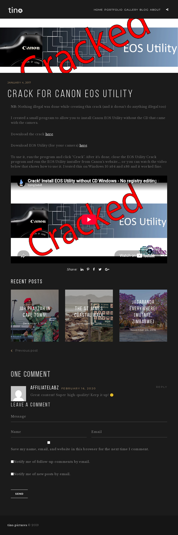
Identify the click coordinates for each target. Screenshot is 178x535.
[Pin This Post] (88, 269)
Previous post (26, 350)
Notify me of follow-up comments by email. (52, 462)
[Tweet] (100, 269)
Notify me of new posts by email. (42, 474)
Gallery (131, 9)
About (155, 9)
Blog (144, 9)
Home (98, 9)
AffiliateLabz (45, 388)
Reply (161, 386)
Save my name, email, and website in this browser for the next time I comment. (80, 449)
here (49, 134)
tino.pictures (17, 525)
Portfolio (113, 9)
